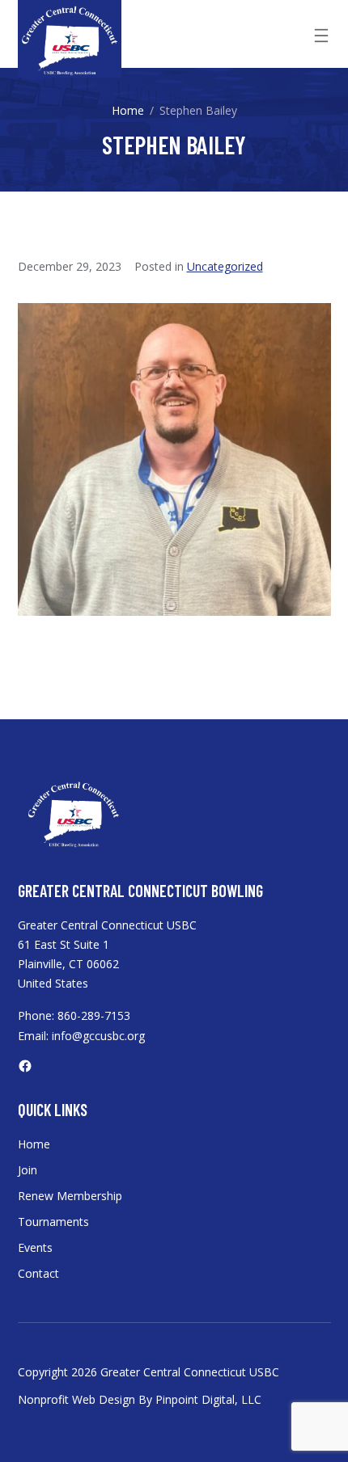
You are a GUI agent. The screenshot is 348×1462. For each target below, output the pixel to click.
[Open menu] (321, 35)
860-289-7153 (93, 1015)
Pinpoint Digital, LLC (208, 1399)
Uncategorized (225, 266)
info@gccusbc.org (98, 1035)
